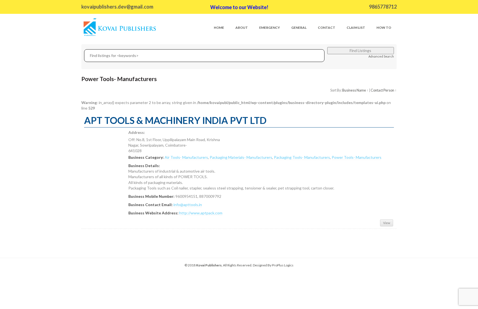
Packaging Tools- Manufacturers (302, 157)
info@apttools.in (187, 204)
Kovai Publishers (209, 265)
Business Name (354, 90)
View (386, 223)
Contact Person (382, 90)
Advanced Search (381, 56)
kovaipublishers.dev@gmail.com (117, 7)
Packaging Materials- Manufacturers (241, 157)
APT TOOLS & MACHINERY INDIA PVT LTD (175, 120)
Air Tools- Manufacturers (186, 157)
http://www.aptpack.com (200, 213)
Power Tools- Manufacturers (356, 157)
